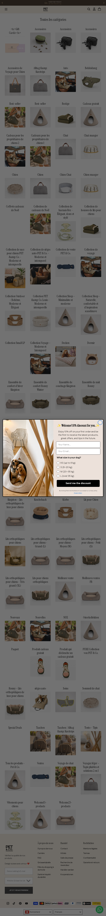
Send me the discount (78, 483)
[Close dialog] (100, 422)
